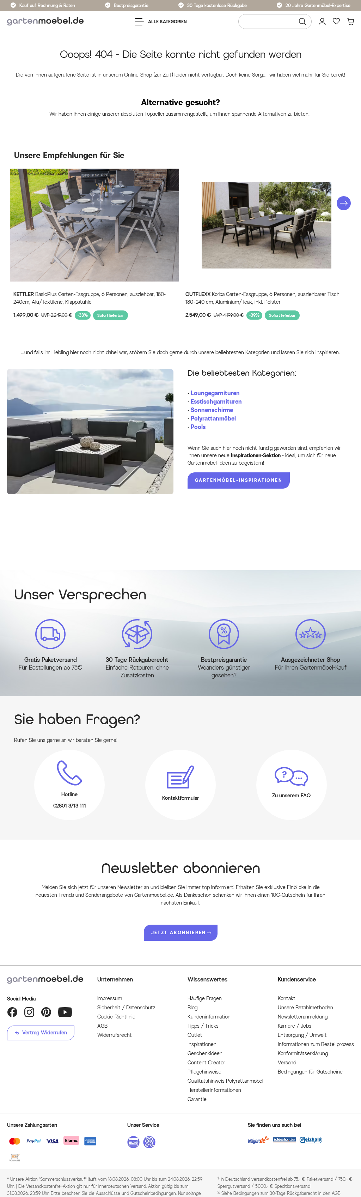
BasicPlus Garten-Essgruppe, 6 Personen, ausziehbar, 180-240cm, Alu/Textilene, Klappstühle (89, 298)
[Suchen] (302, 21)
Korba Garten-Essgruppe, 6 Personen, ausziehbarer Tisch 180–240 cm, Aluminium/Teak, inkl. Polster (262, 298)
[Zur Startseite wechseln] (45, 21)
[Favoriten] (336, 21)
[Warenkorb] (350, 21)
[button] (344, 203)
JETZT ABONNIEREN (178, 932)
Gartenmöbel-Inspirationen (238, 480)
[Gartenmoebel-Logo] (45, 979)
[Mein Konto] (322, 21)
